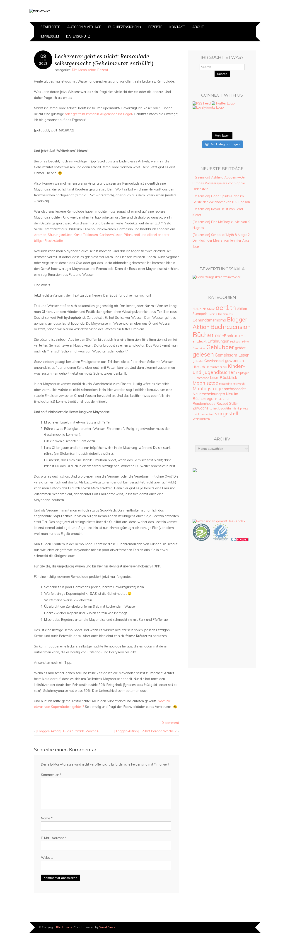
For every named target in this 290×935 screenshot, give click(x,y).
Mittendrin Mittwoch (232, 383)
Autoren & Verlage (84, 27)
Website (47, 858)
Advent (211, 309)
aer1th (226, 307)
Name (47, 818)
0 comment (170, 723)
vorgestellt (227, 413)
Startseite (50, 27)
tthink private (240, 408)
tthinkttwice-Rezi (203, 414)
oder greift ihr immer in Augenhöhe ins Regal (98, 114)
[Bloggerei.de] (240, 540)
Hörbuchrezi (214, 367)
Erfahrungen (218, 341)
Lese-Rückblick (223, 377)
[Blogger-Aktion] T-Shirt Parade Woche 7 (145, 731)
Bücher (203, 335)
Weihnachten (201, 419)
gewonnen (234, 360)
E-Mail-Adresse (54, 838)
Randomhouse (204, 403)
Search (222, 74)
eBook (227, 335)
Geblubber (220, 346)
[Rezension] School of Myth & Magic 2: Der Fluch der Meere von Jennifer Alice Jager (222, 241)
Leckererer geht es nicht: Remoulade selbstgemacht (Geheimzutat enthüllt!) (104, 59)
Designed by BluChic (245, 927)
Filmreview (199, 348)
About (198, 27)
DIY (74, 70)
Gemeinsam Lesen (232, 355)
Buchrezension (230, 327)
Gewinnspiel (214, 360)
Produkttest (222, 399)
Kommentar (51, 775)
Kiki (225, 367)
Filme (245, 341)
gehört (240, 347)
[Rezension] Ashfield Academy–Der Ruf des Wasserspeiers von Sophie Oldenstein (219, 183)
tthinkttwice (64, 927)
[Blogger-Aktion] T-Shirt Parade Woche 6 (67, 731)
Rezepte (155, 27)
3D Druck (199, 309)
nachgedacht (235, 388)
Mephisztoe (87, 70)
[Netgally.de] (202, 540)
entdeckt (200, 341)
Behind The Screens (220, 314)
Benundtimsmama (209, 320)
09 (43, 56)
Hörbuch (199, 367)
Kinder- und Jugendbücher (219, 369)
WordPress (107, 927)
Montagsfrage (208, 388)
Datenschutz (78, 36)
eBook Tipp (240, 336)
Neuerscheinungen (209, 394)
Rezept (102, 70)
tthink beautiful (220, 408)
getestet (198, 361)
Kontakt (177, 27)
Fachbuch (235, 341)
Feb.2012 (43, 62)
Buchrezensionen (123, 27)
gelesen (203, 354)
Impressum (50, 36)
